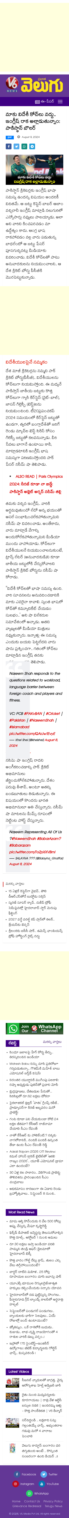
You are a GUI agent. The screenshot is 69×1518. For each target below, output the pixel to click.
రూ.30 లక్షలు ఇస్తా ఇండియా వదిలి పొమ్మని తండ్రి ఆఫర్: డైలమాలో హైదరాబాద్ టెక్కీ (32, 1249)
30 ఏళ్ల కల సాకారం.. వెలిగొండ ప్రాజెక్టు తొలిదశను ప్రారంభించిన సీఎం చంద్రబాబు (35, 1177)
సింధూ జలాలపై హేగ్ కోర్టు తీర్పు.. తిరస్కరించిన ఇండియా (31, 1055)
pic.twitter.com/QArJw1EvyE (32, 734)
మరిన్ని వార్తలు (52, 1042)
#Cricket (53, 714)
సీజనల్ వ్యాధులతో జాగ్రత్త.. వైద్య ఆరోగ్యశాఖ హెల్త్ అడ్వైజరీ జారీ (42, 1383)
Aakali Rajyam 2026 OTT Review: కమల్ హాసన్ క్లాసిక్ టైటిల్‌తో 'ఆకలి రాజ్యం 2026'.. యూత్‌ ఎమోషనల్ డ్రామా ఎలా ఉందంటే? (36, 1159)
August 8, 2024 (20, 864)
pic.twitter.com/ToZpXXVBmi (32, 852)
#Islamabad (19, 727)
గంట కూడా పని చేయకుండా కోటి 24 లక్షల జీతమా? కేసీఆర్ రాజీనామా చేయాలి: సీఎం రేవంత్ (34, 1124)
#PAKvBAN (33, 714)
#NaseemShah (41, 720)
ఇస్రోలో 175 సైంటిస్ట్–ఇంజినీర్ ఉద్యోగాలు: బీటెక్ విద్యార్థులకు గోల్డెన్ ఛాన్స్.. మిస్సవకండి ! (33, 1348)
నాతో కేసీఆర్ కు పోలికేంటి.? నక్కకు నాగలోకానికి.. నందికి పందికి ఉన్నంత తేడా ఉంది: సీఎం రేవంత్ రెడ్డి (34, 1140)
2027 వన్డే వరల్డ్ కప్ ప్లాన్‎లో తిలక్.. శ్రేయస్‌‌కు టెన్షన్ (32, 922)
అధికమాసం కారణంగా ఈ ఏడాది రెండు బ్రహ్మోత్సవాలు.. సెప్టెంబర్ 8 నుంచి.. (35, 1192)
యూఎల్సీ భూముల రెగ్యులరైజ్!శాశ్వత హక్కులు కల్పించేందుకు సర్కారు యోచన (36, 1286)
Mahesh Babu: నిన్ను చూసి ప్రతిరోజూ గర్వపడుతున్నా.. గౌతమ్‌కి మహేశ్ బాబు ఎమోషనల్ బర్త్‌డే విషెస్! (35, 1069)
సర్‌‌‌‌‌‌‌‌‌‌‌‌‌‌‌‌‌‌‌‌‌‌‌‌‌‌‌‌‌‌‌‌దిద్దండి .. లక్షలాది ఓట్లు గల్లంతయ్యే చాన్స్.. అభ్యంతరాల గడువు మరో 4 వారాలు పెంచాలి (42, 1429)
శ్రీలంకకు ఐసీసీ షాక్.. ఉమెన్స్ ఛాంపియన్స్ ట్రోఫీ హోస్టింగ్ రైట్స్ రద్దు (36, 934)
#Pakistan (17, 720)
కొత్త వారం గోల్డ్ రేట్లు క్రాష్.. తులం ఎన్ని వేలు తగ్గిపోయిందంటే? (35, 1263)
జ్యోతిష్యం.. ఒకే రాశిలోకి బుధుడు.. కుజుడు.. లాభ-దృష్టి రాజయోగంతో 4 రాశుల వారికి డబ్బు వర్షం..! (34, 1332)
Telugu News (53, 1506)
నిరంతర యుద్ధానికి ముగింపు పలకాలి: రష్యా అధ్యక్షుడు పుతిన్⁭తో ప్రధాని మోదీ (34, 1083)
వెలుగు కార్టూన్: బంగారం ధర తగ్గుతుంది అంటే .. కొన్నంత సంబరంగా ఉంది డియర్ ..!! (41, 1451)
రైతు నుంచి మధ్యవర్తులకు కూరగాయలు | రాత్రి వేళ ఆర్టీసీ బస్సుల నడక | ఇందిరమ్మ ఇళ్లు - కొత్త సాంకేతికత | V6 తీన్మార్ (42, 1403)
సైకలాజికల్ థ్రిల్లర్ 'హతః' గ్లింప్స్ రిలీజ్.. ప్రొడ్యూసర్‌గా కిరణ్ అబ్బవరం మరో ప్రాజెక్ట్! (34, 1108)
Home (16, 1502)
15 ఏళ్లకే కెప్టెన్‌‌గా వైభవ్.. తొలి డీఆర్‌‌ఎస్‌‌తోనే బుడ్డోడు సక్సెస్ (28, 894)
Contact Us (32, 1502)
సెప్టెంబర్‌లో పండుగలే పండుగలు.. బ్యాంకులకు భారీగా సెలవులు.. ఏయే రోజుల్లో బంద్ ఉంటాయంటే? (33, 1316)
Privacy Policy (53, 1502)
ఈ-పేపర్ (47, 101)
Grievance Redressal (26, 1506)
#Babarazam (19, 846)
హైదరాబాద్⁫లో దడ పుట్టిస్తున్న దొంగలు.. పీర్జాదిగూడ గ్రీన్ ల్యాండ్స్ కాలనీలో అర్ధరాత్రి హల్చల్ (36, 1300)
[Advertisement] (34, 37)
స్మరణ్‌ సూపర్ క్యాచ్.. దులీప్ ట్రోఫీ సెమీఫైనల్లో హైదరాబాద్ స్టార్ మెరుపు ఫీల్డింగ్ (33, 908)
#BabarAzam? (49, 839)
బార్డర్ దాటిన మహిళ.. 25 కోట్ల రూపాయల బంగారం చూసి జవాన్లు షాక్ (35, 1275)
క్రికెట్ (10, 137)
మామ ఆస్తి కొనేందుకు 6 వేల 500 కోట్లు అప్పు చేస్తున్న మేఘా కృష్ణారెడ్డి (35, 1224)
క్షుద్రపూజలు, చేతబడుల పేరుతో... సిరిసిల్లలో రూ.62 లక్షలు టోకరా (31, 1094)
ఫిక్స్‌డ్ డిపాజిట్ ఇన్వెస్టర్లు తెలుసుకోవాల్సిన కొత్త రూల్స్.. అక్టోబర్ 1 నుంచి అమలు (36, 1235)
